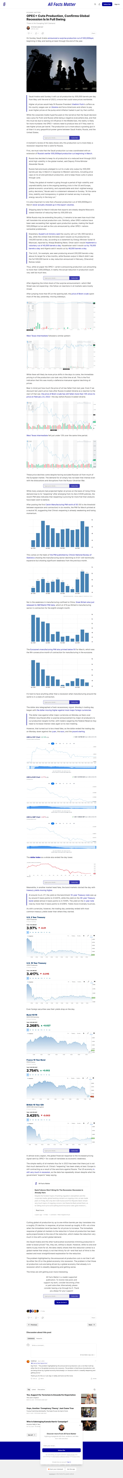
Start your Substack (56, 1469)
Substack (52, 1474)
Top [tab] (29, 1389)
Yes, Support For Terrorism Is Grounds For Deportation (51, 1395)
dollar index (35, 857)
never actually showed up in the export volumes (53, 205)
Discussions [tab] (41, 1389)
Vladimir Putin (78, 104)
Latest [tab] (34, 1389)
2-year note (89, 901)
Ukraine (54, 107)
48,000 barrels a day (77, 248)
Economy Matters (34, 12)
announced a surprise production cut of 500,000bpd (70, 38)
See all (30, 1435)
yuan (54, 731)
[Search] (95, 4)
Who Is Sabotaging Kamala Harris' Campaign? (47, 1422)
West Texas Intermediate (37, 336)
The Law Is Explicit (33, 1398)
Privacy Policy (76, 1456)
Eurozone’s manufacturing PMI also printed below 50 (53, 649)
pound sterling (78, 731)
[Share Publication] (99, 4)
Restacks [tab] (39, 1338)
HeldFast (34, 1361)
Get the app (71, 1469)
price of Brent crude (80, 294)
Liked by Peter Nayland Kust (40, 1363)
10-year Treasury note (80, 895)
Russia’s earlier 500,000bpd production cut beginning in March (65, 153)
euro (62, 731)
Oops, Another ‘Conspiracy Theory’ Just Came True (50, 1408)
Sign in (117, 4)
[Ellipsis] (95, 1360)
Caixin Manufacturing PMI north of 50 (62, 505)
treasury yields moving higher (39, 890)
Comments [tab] (31, 1338)
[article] (61, 1399)
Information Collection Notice (60, 1456)
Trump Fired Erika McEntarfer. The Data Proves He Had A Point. (47, 1411)
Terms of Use (70, 1455)
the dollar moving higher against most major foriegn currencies (64, 710)
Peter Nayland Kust (37, 27)
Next (90, 1325)
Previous (34, 1325)
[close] (79, 1425)
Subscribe (107, 4)
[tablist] (35, 1338)
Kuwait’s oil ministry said (49, 234)
